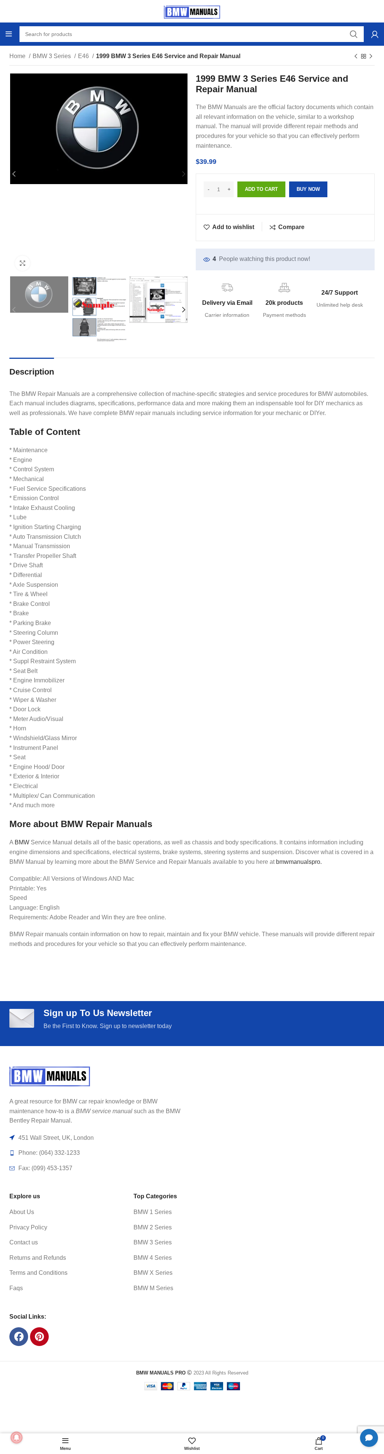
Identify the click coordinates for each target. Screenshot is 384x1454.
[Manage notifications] (16, 1438)
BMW (22, 842)
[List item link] (60, 1212)
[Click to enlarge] (22, 263)
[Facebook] (18, 1336)
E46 (84, 56)
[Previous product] (356, 56)
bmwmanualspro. (299, 862)
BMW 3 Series (52, 56)
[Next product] (371, 56)
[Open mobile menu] (9, 34)
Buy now (308, 189)
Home (18, 56)
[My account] (375, 34)
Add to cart (261, 189)
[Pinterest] (39, 1336)
